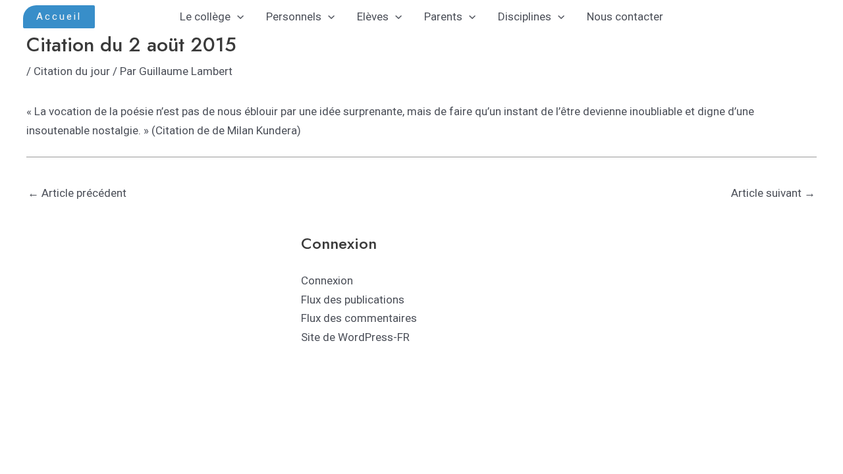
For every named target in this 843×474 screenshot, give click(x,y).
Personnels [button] (293, 16)
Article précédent (77, 192)
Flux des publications (352, 299)
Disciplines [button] (524, 16)
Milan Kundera (261, 130)
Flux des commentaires (359, 318)
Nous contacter (625, 16)
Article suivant (773, 192)
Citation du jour (72, 71)
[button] (59, 16)
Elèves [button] (373, 16)
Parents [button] (443, 16)
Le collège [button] (205, 16)
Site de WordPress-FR (355, 337)
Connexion (327, 280)
